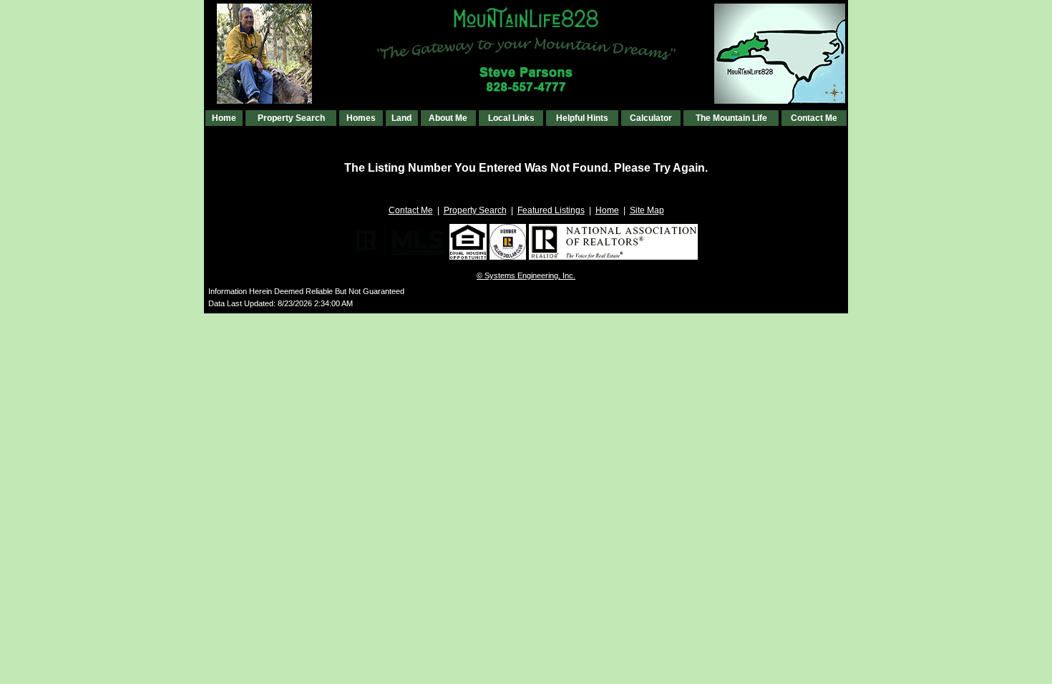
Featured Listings (551, 210)
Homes (361, 118)
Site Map (647, 210)
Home (224, 118)
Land (401, 118)
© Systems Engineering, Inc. (526, 275)
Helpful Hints (582, 118)
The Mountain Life (731, 118)
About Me (448, 118)
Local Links (511, 118)
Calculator (651, 118)
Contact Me (814, 118)
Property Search (291, 118)
